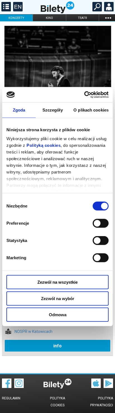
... (108, 17)
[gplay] (108, 386)
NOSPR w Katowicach (33, 332)
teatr (82, 18)
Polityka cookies (57, 401)
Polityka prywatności (101, 401)
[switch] (101, 223)
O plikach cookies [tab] (91, 110)
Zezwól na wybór (57, 298)
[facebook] (6, 386)
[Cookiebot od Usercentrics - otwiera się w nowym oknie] (84, 94)
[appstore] (96, 386)
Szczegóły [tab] (52, 110)
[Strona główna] (57, 12)
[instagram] (19, 386)
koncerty (16, 18)
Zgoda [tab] (19, 110)
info (57, 345)
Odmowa (57, 314)
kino (49, 18)
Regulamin (11, 398)
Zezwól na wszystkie (57, 282)
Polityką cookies (44, 145)
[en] (17, 10)
